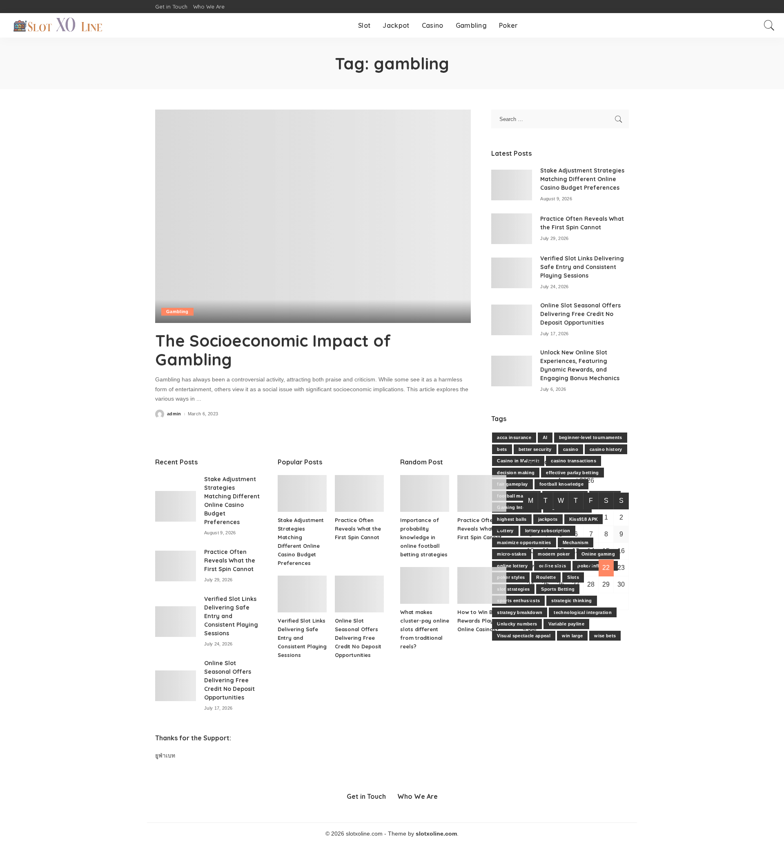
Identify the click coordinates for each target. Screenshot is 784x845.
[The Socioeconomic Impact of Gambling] (313, 216)
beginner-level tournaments (590, 437)
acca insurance (514, 437)
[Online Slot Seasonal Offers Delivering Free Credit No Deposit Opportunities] (511, 320)
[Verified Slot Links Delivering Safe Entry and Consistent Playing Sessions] (511, 273)
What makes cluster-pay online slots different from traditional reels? (424, 629)
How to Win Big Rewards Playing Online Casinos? (479, 620)
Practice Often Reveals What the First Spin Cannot (229, 560)
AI (545, 437)
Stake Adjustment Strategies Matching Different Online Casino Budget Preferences (582, 179)
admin (174, 414)
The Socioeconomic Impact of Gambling (273, 350)
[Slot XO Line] (57, 25)
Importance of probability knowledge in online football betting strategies (424, 537)
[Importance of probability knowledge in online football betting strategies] (424, 493)
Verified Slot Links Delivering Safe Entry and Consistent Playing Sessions (582, 267)
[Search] (769, 25)
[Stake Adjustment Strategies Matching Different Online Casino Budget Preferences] (511, 185)
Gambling (177, 311)
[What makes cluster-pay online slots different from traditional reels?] (424, 585)
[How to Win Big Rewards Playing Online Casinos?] (481, 585)
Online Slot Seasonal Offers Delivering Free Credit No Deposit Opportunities (580, 314)
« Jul (530, 628)
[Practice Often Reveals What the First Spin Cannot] (511, 228)
